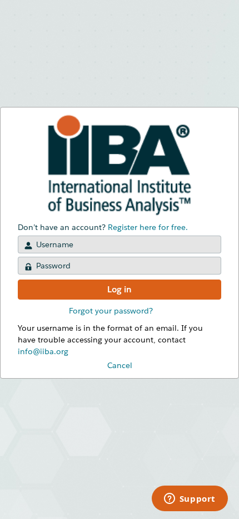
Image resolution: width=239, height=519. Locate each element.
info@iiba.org (43, 351)
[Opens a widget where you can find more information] (189, 499)
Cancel (119, 365)
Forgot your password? (111, 311)
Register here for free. (148, 227)
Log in (119, 289)
